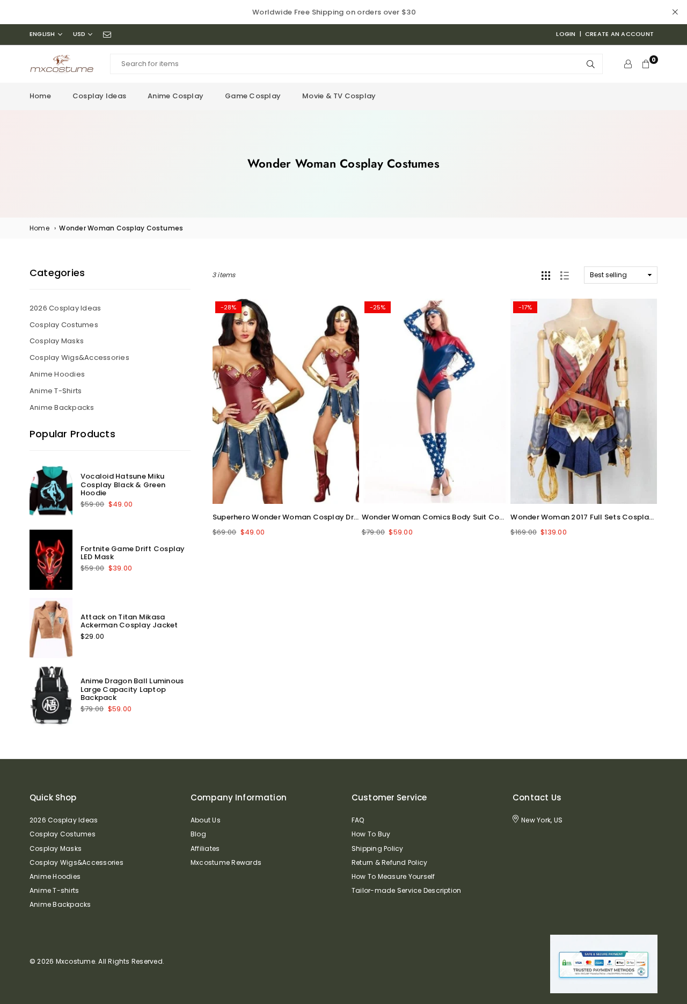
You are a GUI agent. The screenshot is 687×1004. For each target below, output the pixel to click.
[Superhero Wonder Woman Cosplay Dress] (286, 401)
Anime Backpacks (62, 407)
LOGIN (565, 34)
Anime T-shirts (56, 391)
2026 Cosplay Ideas (65, 308)
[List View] (564, 275)
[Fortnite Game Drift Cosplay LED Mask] (51, 560)
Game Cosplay (253, 96)
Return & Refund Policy (389, 862)
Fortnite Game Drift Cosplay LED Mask (133, 553)
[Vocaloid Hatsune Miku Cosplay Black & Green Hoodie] (51, 491)
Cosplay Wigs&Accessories (79, 357)
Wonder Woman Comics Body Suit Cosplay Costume (459, 517)
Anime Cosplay (175, 96)
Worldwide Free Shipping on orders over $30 (334, 12)
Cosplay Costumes (64, 325)
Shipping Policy (378, 848)
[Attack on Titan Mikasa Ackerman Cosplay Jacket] (51, 628)
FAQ (358, 820)
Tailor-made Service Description (406, 890)
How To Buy (371, 834)
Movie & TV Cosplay (339, 96)
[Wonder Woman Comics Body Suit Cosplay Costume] (435, 401)
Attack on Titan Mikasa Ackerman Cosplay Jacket (129, 621)
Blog (198, 834)
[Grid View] (545, 275)
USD (79, 34)
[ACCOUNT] (628, 64)
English (42, 34)
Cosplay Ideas (99, 96)
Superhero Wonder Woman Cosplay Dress (289, 517)
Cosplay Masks (57, 341)
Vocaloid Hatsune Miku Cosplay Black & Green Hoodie (123, 484)
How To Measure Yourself (393, 876)
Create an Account (619, 34)
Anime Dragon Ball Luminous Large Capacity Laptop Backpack (132, 689)
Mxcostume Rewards (226, 862)
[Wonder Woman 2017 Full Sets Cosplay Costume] (583, 401)
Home (40, 96)
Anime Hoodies (57, 374)
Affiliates (205, 848)
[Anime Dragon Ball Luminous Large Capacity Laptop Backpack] (51, 696)
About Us (206, 820)
